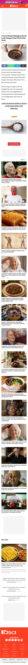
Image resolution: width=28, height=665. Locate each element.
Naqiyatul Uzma (11, 600)
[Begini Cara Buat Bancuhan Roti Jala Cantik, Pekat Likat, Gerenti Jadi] (14, 553)
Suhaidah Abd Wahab (6, 567)
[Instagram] (9, 640)
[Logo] (14, 6)
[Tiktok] (15, 640)
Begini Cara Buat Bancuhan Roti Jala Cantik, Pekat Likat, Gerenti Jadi (13, 565)
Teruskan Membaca (14, 144)
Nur (3, 42)
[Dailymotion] (21, 640)
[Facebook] (6, 640)
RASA (2, 33)
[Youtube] (18, 640)
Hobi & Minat (8, 33)
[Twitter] (12, 640)
